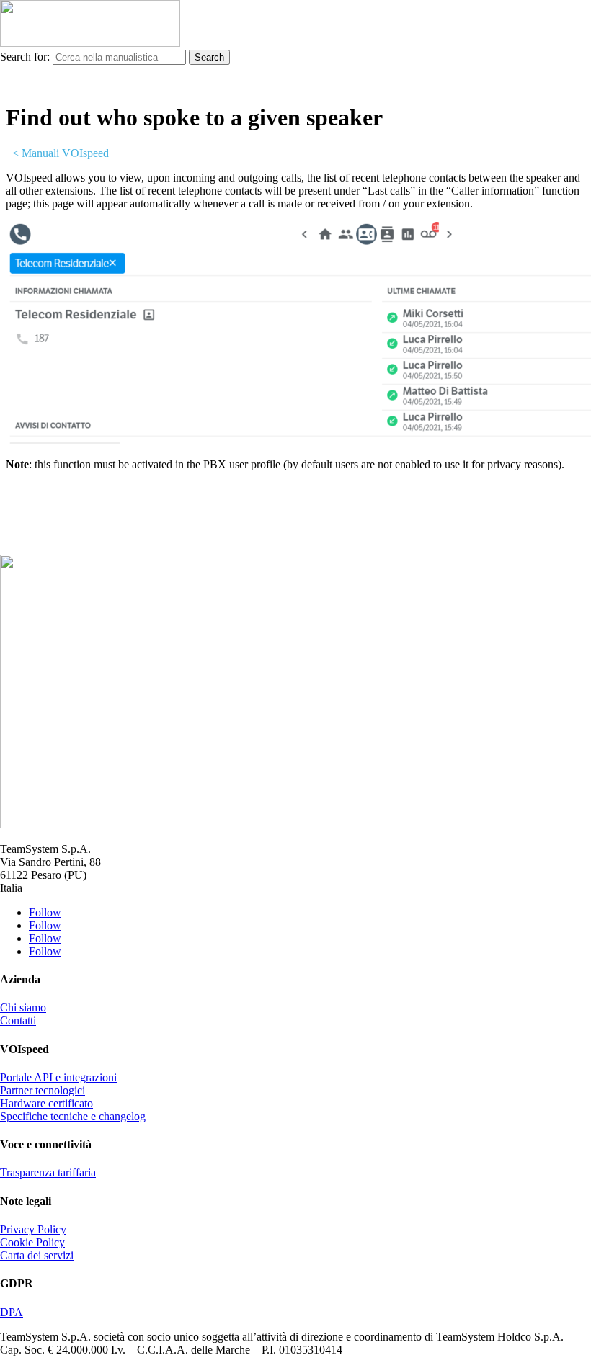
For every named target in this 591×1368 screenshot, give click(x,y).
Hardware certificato (46, 1103)
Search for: (25, 56)
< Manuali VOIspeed (60, 153)
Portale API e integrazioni (58, 1077)
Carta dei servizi (37, 1255)
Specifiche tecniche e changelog (73, 1116)
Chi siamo (23, 1007)
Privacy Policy (33, 1229)
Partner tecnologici (42, 1090)
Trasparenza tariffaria (48, 1172)
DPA (11, 1312)
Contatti (18, 1020)
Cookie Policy (32, 1242)
